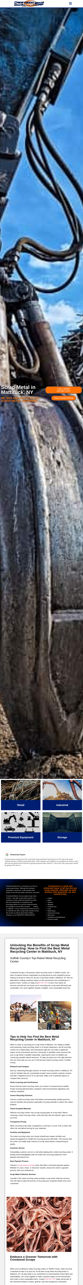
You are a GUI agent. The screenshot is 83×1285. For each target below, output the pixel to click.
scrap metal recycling (26, 1165)
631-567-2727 (43, 983)
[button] (3, 859)
